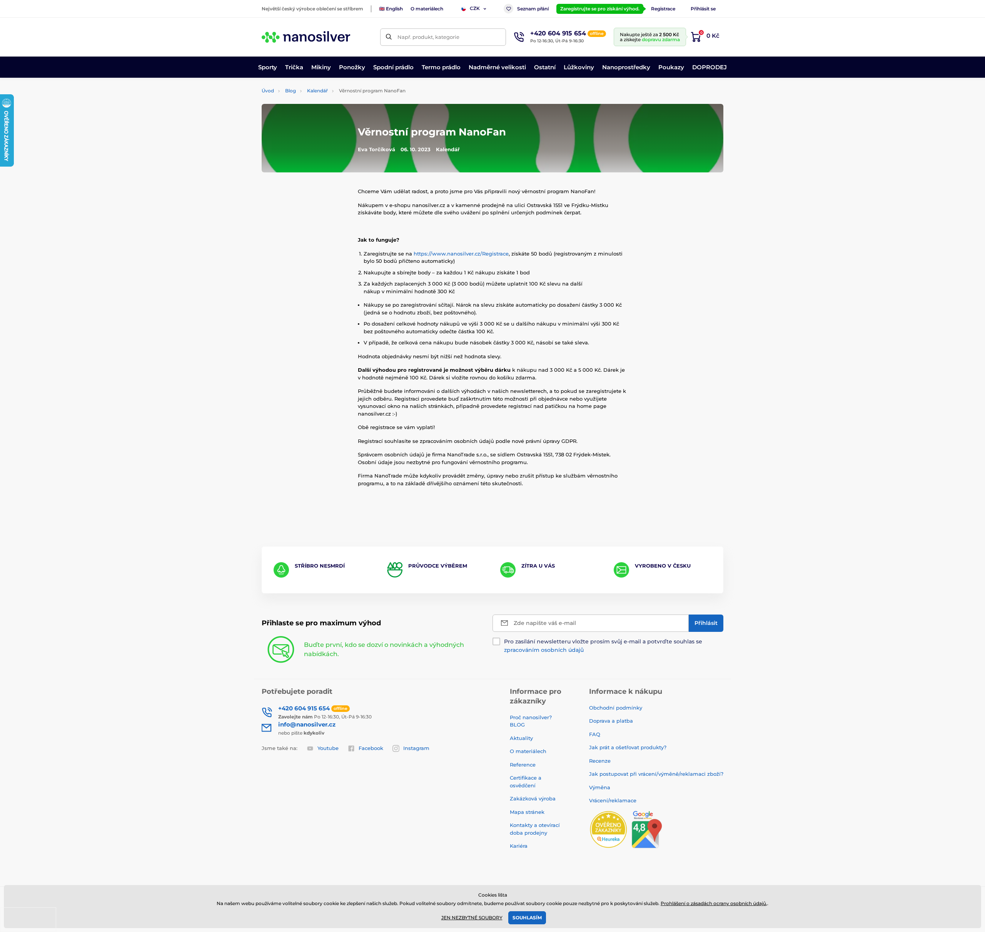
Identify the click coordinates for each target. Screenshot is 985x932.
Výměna (599, 787)
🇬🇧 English (391, 9)
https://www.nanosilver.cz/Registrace (461, 254)
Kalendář (317, 91)
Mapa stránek (527, 812)
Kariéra (519, 846)
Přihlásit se (703, 9)
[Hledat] (388, 37)
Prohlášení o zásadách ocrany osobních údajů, (714, 903)
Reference (523, 765)
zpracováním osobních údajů (544, 649)
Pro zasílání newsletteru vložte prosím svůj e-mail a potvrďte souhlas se (603, 645)
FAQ (594, 734)
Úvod (268, 91)
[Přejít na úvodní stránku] (306, 37)
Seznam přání (533, 9)
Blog (290, 91)
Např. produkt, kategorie (428, 37)
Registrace (663, 9)
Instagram (416, 748)
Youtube (328, 748)
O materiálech (427, 9)
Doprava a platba (611, 721)
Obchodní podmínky (615, 708)
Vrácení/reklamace (612, 800)
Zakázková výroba (533, 798)
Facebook (371, 748)
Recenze (600, 761)
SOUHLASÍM (527, 917)
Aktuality (521, 738)
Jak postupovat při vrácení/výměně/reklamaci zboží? (656, 774)
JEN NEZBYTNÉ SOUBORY (472, 917)
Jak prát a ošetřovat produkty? (627, 747)
